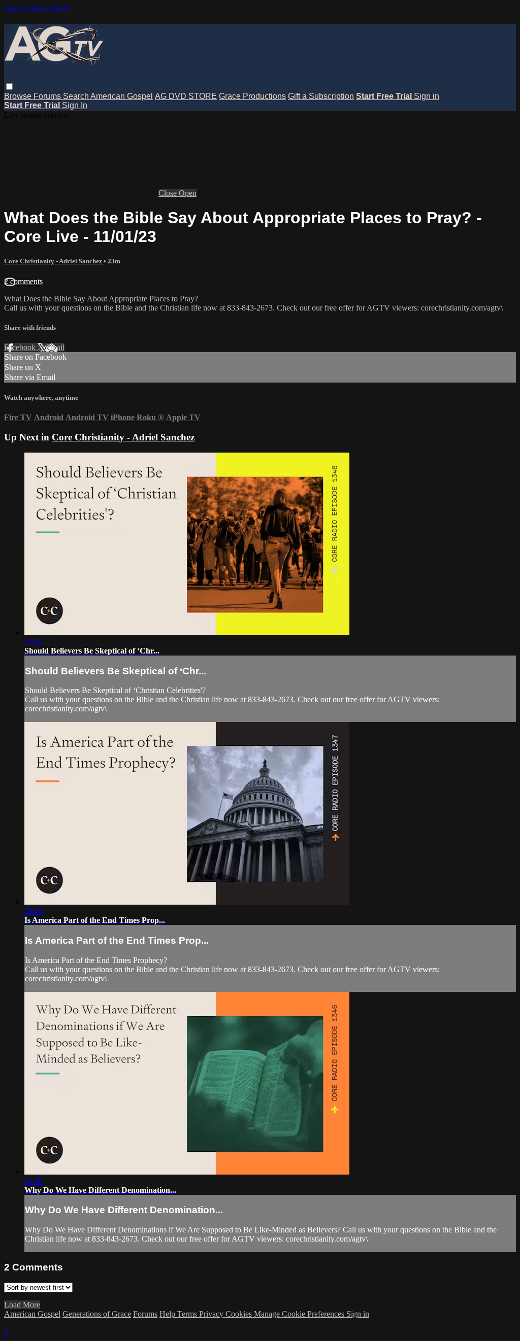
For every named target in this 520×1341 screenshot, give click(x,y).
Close (168, 193)
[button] (9, 86)
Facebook (21, 347)
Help (168, 1314)
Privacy (212, 1314)
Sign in (426, 96)
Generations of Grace (96, 1314)
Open (188, 193)
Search (76, 96)
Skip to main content (37, 8)
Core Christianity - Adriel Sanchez (54, 261)
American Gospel (121, 96)
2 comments (23, 281)
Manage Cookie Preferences (300, 1314)
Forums (48, 96)
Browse (19, 96)
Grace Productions (252, 96)
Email (55, 347)
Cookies (239, 1314)
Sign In (74, 105)
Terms (188, 1314)
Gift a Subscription (321, 96)
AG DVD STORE (186, 96)
